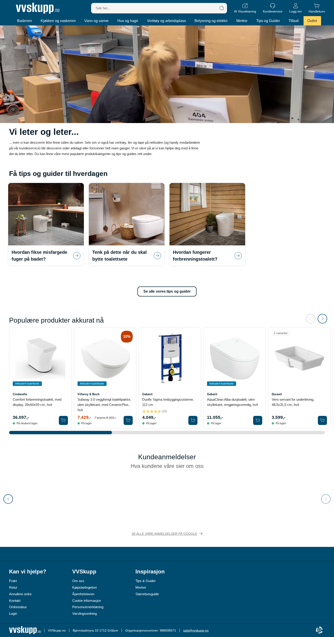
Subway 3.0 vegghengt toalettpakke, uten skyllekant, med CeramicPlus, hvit (104, 405)
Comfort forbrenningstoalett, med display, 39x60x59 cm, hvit (37, 402)
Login (13, 613)
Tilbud (294, 21)
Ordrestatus (18, 607)
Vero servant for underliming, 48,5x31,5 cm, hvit (293, 402)
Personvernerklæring (87, 607)
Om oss (78, 581)
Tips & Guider (145, 581)
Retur (13, 587)
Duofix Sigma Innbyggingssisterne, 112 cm (168, 402)
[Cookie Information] (319, 630)
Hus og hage (127, 21)
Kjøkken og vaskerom (58, 21)
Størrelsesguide (147, 594)
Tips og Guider (268, 21)
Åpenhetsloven (83, 594)
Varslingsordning (84, 613)
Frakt (13, 581)
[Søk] (221, 8)
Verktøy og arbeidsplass (166, 21)
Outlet (312, 21)
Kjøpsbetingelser (84, 587)
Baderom (24, 21)
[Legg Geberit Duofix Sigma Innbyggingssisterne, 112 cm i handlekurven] (192, 420)
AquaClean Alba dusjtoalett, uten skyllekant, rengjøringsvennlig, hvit (232, 402)
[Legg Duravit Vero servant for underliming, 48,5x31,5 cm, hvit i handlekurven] (322, 420)
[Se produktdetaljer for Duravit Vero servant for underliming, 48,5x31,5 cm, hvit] (299, 358)
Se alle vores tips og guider (167, 291)
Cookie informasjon (86, 600)
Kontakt (14, 600)
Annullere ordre (20, 594)
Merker (241, 21)
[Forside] (37, 8)
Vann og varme (96, 21)
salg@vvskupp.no (196, 630)
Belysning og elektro (210, 21)
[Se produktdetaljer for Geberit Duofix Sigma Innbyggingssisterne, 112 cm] (170, 358)
